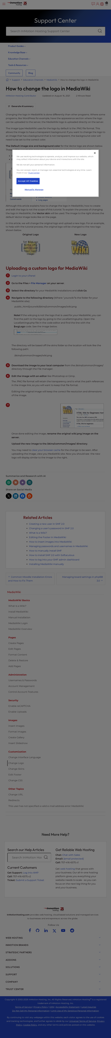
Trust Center (34, 173)
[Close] (95, 153)
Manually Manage (34, 189)
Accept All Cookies (28, 181)
